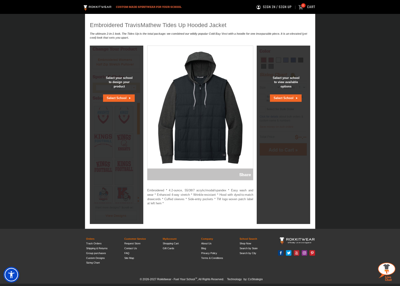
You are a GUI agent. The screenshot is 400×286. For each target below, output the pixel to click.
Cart (308, 7)
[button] (11, 274)
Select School (117, 98)
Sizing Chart (93, 262)
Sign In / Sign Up (277, 7)
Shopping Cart (171, 243)
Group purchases (96, 253)
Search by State (249, 248)
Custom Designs (95, 258)
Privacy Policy (209, 253)
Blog (203, 248)
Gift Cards (168, 248)
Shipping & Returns (97, 248)
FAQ (126, 253)
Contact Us (130, 248)
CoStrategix (255, 279)
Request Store (132, 243)
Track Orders (94, 243)
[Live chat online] (386, 272)
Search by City (248, 253)
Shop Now (245, 243)
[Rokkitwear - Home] (97, 7)
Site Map (129, 258)
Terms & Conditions (212, 258)
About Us (206, 243)
